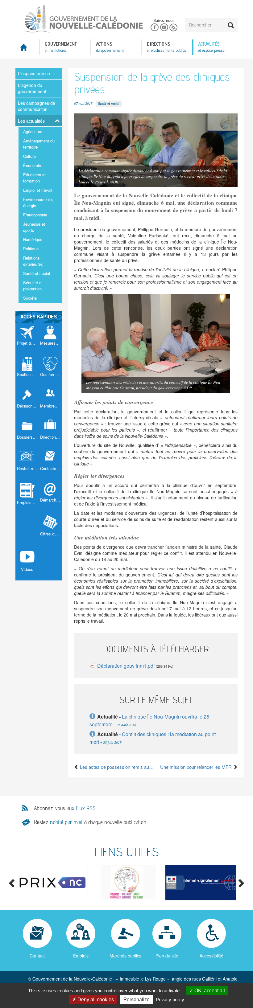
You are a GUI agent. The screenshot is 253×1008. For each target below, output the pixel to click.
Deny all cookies (95, 999)
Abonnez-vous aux (65, 808)
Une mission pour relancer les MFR (196, 767)
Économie (32, 165)
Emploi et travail (37, 190)
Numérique (32, 239)
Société (30, 298)
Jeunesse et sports (34, 227)
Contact (37, 956)
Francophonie (35, 215)
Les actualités (31, 121)
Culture (29, 156)
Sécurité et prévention (33, 286)
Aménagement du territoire (39, 144)
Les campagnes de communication (36, 106)
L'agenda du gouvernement (32, 88)
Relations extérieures (33, 261)
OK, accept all (209, 990)
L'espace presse (34, 73)
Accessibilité (211, 956)
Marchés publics (125, 956)
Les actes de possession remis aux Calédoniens (117, 767)
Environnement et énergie (39, 202)
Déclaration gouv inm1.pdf (126, 665)
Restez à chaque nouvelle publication (90, 822)
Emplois (81, 956)
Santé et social (36, 273)
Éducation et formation (34, 178)
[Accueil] (71, 18)
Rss (173, 27)
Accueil (27, 49)
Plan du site (167, 956)
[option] (52, 882)
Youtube (164, 27)
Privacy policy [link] (170, 999)
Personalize (136, 999)
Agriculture (32, 131)
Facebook (154, 27)
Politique (31, 249)
